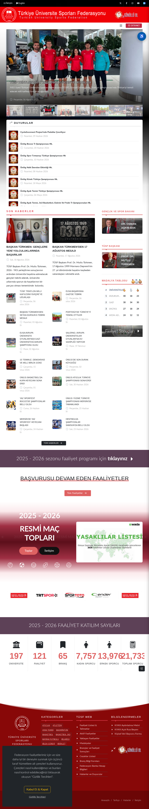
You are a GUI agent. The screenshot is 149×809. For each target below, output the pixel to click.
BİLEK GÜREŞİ (48, 744)
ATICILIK (46, 726)
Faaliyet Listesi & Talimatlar (88, 727)
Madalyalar (85, 743)
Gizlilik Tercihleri (37, 797)
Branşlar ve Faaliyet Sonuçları (90, 750)
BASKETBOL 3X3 (63, 735)
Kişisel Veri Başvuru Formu (128, 734)
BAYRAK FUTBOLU (50, 739)
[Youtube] (138, 3)
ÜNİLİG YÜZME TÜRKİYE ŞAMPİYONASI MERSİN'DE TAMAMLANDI (78, 401)
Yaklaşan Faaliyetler (90, 738)
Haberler (127, 800)
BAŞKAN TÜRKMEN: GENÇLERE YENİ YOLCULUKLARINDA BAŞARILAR (27, 250)
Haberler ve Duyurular (91, 774)
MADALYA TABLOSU (114, 280)
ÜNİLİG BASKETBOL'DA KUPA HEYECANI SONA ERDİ (31, 380)
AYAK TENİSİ (48, 730)
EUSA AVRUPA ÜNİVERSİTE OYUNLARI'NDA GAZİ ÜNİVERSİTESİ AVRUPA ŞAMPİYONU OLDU (31, 339)
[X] (120, 3)
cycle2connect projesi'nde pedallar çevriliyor (42, 132)
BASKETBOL (47, 735)
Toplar (28, 550)
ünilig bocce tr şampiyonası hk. (36, 144)
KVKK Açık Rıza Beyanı (126, 729)
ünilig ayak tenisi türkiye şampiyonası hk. (41, 191)
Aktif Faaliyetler (88, 733)
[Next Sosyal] (144, 3)
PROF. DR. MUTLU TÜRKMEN (127, 260)
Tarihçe (116, 800)
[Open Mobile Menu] (121, 25)
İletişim (9, 3)
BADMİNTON (62, 730)
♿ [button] (141, 36)
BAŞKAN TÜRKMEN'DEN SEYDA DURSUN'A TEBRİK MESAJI (51, 86)
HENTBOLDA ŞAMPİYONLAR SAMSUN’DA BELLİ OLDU (78, 422)
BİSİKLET (61, 744)
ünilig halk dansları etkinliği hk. (36, 167)
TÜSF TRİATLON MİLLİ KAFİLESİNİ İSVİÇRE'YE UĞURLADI (31, 294)
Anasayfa (105, 800)
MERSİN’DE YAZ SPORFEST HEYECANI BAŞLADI (30, 422)
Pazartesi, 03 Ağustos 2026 (25, 100)
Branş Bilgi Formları (90, 761)
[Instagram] (132, 3)
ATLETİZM (57, 726)
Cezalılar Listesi (87, 756)
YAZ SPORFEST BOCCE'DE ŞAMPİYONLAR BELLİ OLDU (32, 401)
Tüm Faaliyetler (75, 493)
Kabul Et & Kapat (37, 789)
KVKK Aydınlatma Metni (127, 725)
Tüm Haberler (51, 443)
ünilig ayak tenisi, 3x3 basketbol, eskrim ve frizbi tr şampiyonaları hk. (55, 203)
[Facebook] (126, 3)
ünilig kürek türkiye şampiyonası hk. (39, 179)
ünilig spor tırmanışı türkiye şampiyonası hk (43, 155)
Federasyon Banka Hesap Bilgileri (92, 768)
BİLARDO (65, 739)
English (21, 3)
